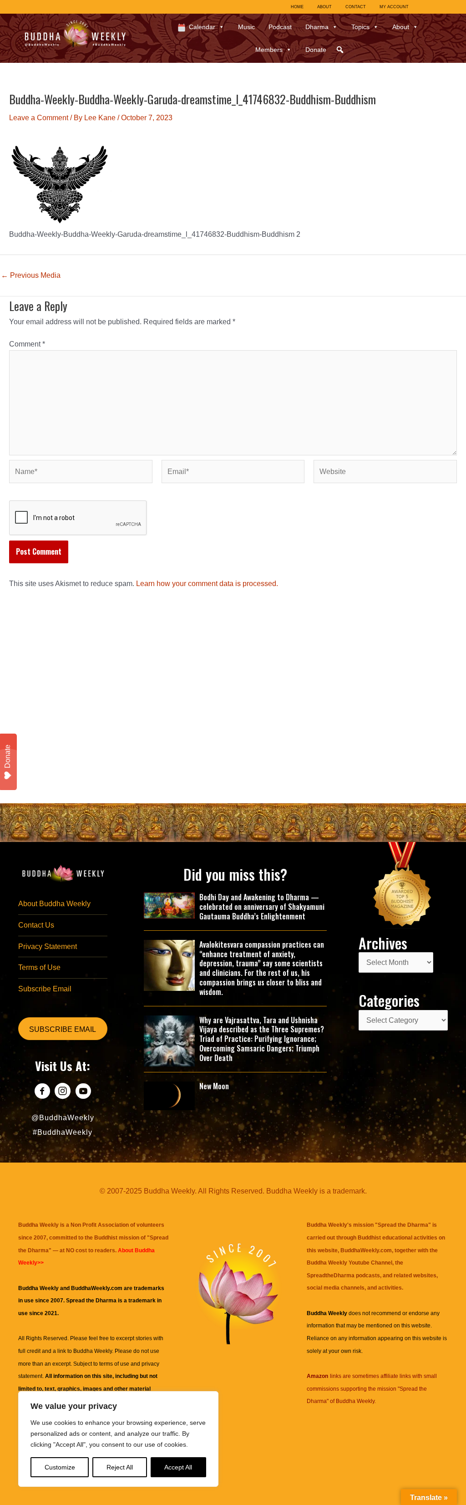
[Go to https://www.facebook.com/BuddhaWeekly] (42, 1092)
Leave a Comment (38, 118)
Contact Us (36, 925)
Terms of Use (39, 967)
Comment (27, 344)
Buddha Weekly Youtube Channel (349, 1263)
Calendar (202, 27)
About (400, 27)
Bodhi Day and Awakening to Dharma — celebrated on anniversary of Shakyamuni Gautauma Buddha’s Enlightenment (261, 907)
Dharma (317, 27)
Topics (360, 27)
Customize (60, 1467)
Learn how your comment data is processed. (207, 583)
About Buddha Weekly (54, 904)
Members (269, 49)
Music (246, 27)
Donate (315, 49)
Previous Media (31, 275)
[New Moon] (169, 1095)
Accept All (178, 1467)
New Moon (214, 1086)
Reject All (119, 1467)
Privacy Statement (47, 946)
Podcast (280, 27)
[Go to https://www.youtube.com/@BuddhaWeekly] (83, 1092)
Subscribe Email (44, 989)
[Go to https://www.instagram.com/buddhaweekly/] (63, 1092)
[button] (340, 49)
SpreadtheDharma (331, 1275)
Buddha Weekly (92, 1351)
